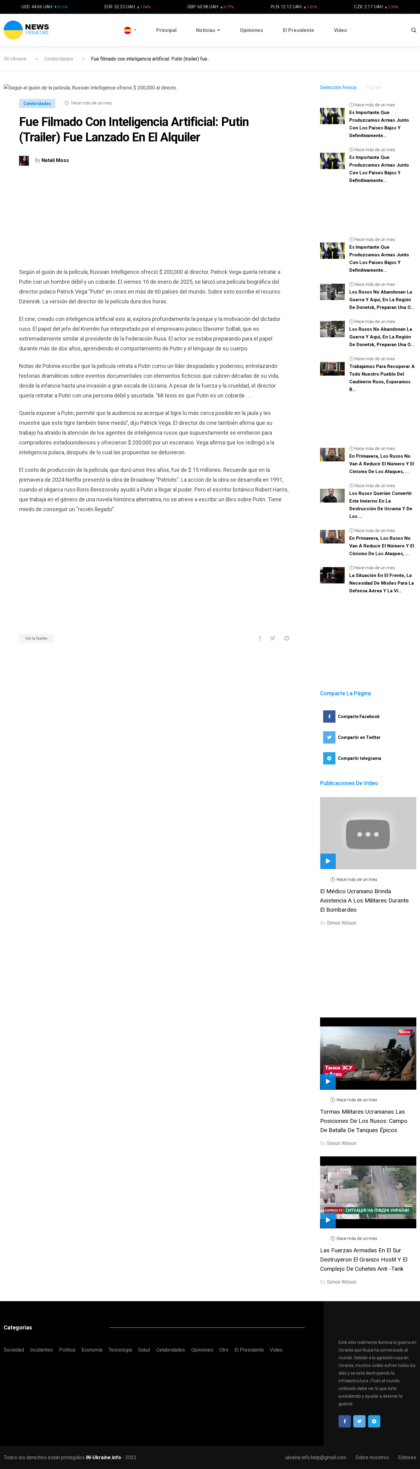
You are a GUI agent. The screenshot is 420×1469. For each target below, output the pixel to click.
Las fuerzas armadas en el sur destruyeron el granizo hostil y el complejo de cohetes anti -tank (363, 1259)
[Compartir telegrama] (286, 638)
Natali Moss (55, 161)
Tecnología (120, 1350)
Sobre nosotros (372, 1457)
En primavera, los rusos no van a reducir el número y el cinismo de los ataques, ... (381, 463)
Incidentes (41, 1350)
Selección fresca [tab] (338, 87)
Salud (144, 1350)
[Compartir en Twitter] (272, 638)
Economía (91, 1350)
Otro (223, 1350)
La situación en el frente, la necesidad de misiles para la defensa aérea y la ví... (381, 583)
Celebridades (58, 59)
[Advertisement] (154, 224)
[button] (130, 30)
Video (340, 30)
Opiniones (251, 30)
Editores (407, 1457)
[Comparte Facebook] (260, 638)
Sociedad (14, 1350)
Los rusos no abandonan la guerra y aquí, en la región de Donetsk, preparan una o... (381, 299)
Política (67, 1350)
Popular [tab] (374, 87)
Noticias (205, 30)
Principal (166, 30)
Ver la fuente (36, 638)
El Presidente (298, 30)
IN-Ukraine (15, 59)
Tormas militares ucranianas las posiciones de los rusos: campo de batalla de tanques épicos (363, 1121)
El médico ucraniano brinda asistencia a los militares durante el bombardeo (364, 900)
